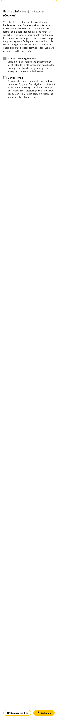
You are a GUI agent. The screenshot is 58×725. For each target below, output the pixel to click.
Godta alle (45, 712)
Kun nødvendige (19, 712)
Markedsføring (15, 77)
